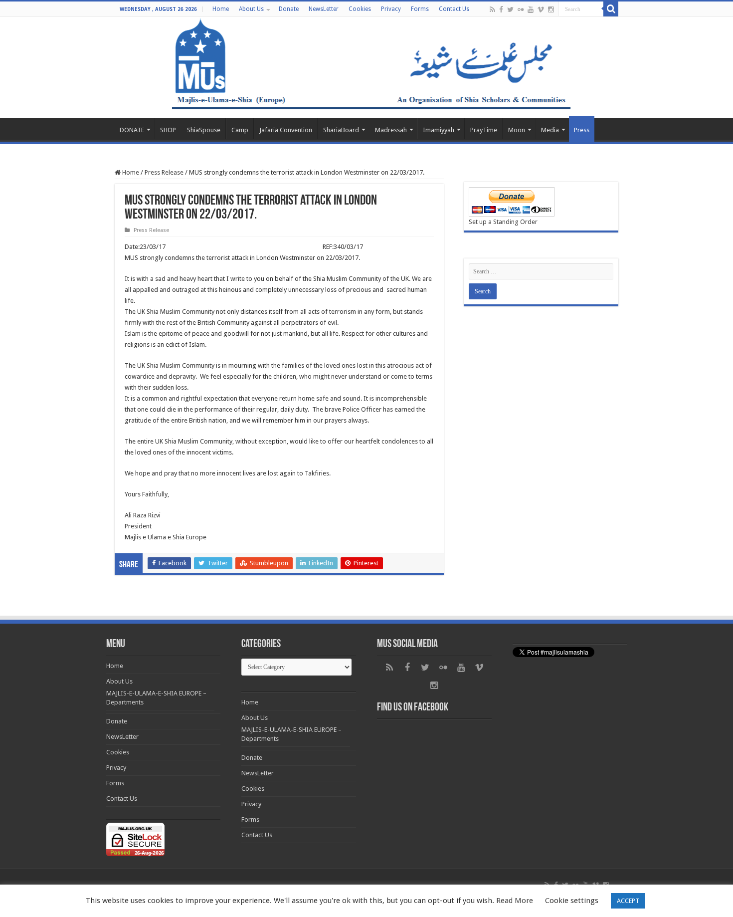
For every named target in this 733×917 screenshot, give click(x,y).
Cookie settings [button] (571, 900)
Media (550, 130)
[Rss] (492, 9)
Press (581, 130)
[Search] (610, 8)
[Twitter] (510, 9)
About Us (251, 8)
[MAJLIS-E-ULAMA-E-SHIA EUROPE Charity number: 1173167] (366, 67)
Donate (289, 8)
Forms (420, 8)
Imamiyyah (438, 130)
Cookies (360, 8)
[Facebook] (501, 9)
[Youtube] (531, 9)
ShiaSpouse (203, 130)
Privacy (391, 8)
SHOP (168, 130)
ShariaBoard (341, 130)
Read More (514, 900)
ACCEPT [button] (628, 901)
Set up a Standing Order (503, 222)
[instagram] (551, 9)
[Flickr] (521, 9)
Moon (516, 130)
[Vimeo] (541, 9)
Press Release (164, 172)
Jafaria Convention (285, 130)
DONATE (132, 130)
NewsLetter (324, 8)
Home (220, 8)
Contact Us (454, 8)
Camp (239, 130)
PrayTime (483, 130)
